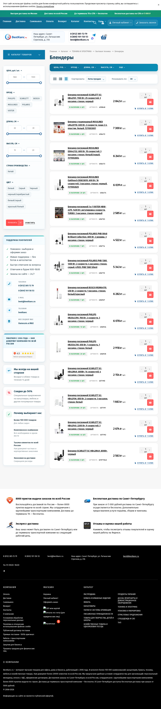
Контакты (89, 21)
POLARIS (26, 104)
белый (11, 188)
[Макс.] (92, 38)
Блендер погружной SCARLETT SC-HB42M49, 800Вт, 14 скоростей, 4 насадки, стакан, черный (85, 371)
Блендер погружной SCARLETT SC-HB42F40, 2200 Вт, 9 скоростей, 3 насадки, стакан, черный (85, 425)
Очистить (30, 223)
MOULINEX (12, 104)
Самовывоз (36, 21)
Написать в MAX (26, 323)
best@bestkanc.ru (79, 39)
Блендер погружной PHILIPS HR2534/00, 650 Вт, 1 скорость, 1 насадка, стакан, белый (84, 344)
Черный (34, 188)
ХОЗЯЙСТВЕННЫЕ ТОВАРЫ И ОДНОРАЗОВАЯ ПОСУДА (96, 625)
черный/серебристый (18, 194)
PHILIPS (11, 98)
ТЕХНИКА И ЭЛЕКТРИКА (82, 51)
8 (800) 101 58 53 (26, 290)
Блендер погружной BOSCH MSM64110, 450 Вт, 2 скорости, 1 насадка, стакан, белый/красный (87, 291)
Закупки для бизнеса (12, 645)
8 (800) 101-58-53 (79, 36)
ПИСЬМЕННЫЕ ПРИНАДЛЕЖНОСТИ (98, 614)
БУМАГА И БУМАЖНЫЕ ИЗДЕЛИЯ (97, 598)
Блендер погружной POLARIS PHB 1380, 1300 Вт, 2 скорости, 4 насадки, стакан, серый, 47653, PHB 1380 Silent (87, 264)
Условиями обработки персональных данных (13, 619)
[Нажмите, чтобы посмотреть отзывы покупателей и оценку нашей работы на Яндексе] (24, 355)
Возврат (62, 21)
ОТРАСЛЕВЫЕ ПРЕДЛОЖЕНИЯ (130, 615)
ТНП (119, 623)
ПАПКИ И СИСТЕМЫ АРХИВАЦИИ (97, 610)
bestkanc (22, 312)
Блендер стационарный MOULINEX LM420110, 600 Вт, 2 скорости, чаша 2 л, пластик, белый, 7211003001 (87, 125)
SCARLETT (24, 98)
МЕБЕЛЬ (87, 602)
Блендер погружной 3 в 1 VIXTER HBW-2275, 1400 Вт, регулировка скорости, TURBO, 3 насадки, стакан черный (87, 210)
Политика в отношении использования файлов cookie (17, 625)
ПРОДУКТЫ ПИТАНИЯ (127, 594)
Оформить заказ (50, 602)
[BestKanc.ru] (15, 37)
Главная (7, 21)
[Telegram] (93, 35)
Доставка (20, 21)
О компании (8, 614)
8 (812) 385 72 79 (26, 285)
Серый (22, 188)
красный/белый (16, 206)
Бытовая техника (103, 51)
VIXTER (11, 110)
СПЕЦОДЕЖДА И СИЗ (126, 619)
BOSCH (36, 98)
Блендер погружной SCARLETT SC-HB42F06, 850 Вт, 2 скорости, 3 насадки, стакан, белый (88, 398)
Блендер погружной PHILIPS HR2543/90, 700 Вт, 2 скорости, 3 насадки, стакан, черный (84, 318)
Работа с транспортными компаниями (14, 639)
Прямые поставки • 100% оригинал (18, 634)
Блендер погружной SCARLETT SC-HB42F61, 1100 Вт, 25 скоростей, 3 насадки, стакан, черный (85, 98)
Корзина (47, 594)
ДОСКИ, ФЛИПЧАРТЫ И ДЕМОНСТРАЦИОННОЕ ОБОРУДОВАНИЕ (127, 600)
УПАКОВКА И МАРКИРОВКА (129, 611)
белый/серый (14, 200)
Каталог (75, 21)
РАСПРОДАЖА (89, 594)
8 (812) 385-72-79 (78, 33)
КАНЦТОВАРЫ (89, 606)
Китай (11, 171)
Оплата (50, 21)
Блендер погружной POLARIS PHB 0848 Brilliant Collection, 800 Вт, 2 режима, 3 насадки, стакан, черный (87, 237)
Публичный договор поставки (16, 630)
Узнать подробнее (45, 6)
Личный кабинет (50, 598)
